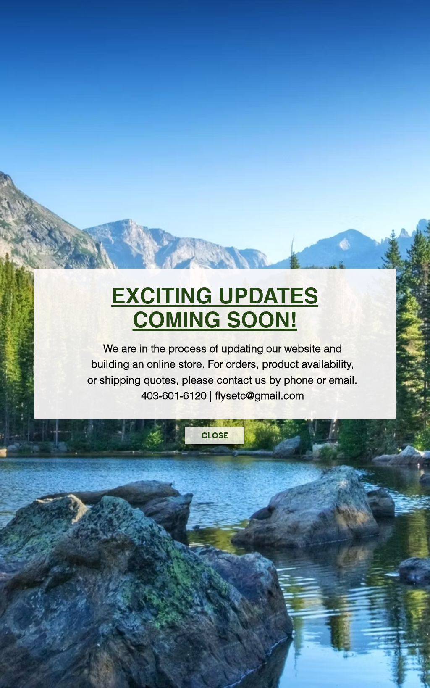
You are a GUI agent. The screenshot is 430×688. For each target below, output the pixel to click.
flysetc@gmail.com (259, 395)
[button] (214, 435)
